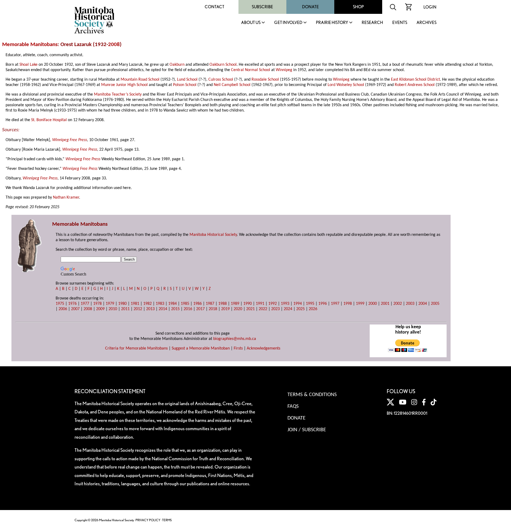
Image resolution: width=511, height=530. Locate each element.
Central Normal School (250, 70)
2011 (125, 309)
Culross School (220, 79)
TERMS (167, 520)
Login (429, 7)
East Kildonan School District (415, 79)
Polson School (184, 85)
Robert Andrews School (415, 85)
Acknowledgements (263, 348)
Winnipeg (284, 70)
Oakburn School (223, 65)
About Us (251, 22)
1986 (197, 304)
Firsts (238, 348)
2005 (435, 304)
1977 (85, 304)
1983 (160, 304)
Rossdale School (265, 79)
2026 (313, 309)
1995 (310, 304)
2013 (150, 309)
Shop (358, 6)
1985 (185, 304)
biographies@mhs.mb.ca (234, 339)
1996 (322, 304)
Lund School (187, 79)
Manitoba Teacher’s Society (118, 94)
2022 (263, 309)
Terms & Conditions (312, 394)
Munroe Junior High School (124, 85)
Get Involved (288, 22)
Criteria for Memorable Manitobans (136, 348)
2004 (422, 304)
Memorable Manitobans (29, 44)
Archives (426, 22)
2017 (200, 309)
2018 (213, 309)
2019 (225, 309)
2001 (385, 304)
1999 (360, 304)
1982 (147, 304)
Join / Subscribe (306, 430)
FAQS (293, 406)
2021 (250, 309)
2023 (275, 309)
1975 (60, 304)
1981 (135, 304)
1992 (272, 304)
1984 (172, 304)
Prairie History (332, 22)
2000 (372, 304)
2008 (114, 44)
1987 (210, 304)
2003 (410, 304)
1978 (97, 304)
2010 (113, 309)
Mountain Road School (140, 79)
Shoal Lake (28, 65)
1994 (297, 304)
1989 (235, 304)
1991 (260, 304)
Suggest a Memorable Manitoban (201, 348)
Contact (214, 6)
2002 (397, 304)
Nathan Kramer (66, 197)
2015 (175, 309)
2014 (163, 309)
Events (399, 22)
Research (372, 22)
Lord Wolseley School (346, 85)
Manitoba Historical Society (213, 235)
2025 (300, 309)
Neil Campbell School (232, 85)
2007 (75, 309)
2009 (100, 309)
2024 (288, 309)
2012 (138, 309)
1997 (335, 304)
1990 (247, 304)
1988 (222, 304)
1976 (72, 304)
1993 (285, 304)
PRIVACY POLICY (147, 520)
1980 (122, 304)
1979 (110, 304)
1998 (347, 304)
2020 (238, 309)
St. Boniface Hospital (49, 120)
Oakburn (177, 65)
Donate (310, 6)
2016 (188, 309)
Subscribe (262, 6)
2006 (63, 309)
